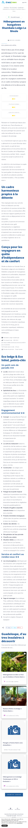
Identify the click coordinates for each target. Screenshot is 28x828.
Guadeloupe (15, 17)
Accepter (4, 825)
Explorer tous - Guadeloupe (14, 794)
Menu (25, 2)
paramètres (19, 823)
